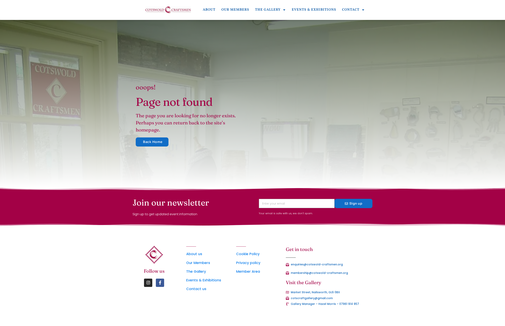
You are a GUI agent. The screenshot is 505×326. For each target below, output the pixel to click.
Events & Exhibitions (314, 9)
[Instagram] (148, 283)
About (209, 9)
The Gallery (268, 9)
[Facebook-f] (160, 283)
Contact (350, 9)
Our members (235, 9)
